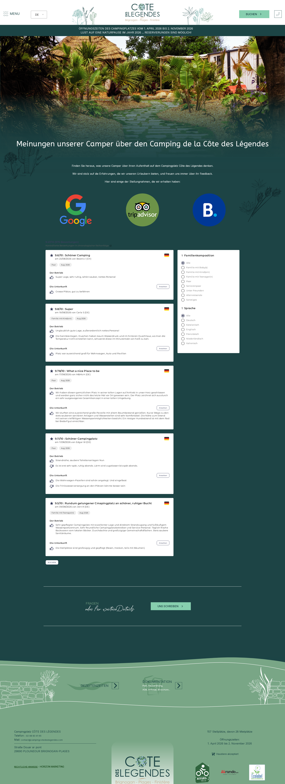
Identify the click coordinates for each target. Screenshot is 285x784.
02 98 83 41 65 (33, 735)
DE (37, 14)
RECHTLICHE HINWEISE (26, 766)
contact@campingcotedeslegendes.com (42, 740)
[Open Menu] (6, 14)
